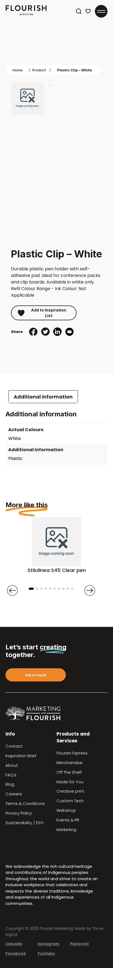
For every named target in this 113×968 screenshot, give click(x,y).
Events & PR (67, 820)
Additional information (43, 396)
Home (17, 70)
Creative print (70, 791)
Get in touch (35, 675)
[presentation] (12, 590)
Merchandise (69, 762)
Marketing (66, 829)
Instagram (48, 944)
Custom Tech (70, 801)
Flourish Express (71, 753)
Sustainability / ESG (24, 823)
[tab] (43, 396)
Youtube (46, 953)
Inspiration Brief (20, 756)
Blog (9, 784)
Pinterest (79, 944)
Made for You (69, 782)
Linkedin (13, 944)
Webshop (66, 810)
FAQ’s (10, 775)
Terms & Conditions (25, 803)
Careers (13, 794)
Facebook (15, 953)
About (11, 765)
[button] (31, 589)
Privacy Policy (18, 813)
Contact (13, 746)
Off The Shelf (69, 772)
